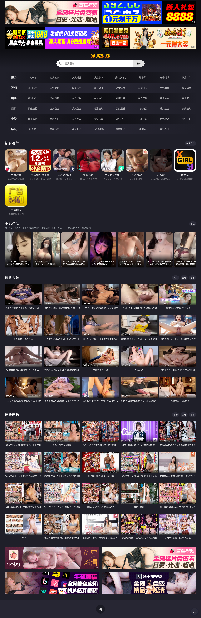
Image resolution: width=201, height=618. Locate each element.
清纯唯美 (142, 108)
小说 (14, 119)
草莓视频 (76, 129)
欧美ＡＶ (76, 88)
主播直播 (164, 88)
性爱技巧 (186, 119)
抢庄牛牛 (186, 77)
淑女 (184, 414)
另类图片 (186, 108)
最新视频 (12, 277)
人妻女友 (76, 119)
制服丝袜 (120, 98)
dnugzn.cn (100, 56)
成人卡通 (76, 98)
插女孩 (32, 129)
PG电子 (33, 77)
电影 (14, 98)
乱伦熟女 (164, 98)
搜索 (138, 63)
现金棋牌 (164, 77)
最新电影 (12, 414)
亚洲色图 (54, 108)
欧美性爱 (98, 98)
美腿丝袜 (120, 108)
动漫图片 (98, 108)
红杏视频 (120, 129)
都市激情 (32, 119)
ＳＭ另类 (186, 88)
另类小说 (142, 119)
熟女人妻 (120, 88)
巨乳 (184, 277)
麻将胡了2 (120, 77)
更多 (193, 277)
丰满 (175, 414)
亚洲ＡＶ (32, 88)
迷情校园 (120, 119)
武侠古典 (98, 119)
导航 (14, 129)
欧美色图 (76, 108)
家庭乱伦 (54, 119)
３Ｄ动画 (98, 88)
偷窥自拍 (32, 108)
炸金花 (142, 77)
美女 (175, 277)
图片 (14, 109)
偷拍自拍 (54, 98)
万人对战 (76, 77)
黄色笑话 (164, 119)
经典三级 (142, 98)
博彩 (14, 78)
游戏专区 (98, 77)
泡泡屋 (142, 129)
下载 (193, 223)
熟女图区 (164, 108)
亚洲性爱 (32, 98)
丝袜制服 (142, 88)
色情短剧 (164, 129)
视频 (14, 88)
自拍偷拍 (54, 88)
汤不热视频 (98, 129)
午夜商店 (54, 129)
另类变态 (186, 98)
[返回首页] (194, 611)
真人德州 (54, 77)
